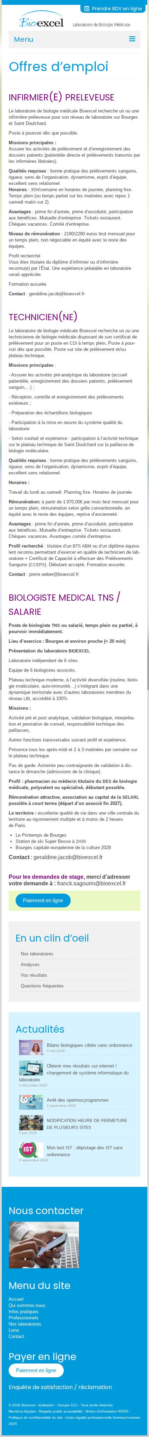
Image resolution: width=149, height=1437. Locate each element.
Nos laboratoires (37, 953)
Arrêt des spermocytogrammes (78, 1100)
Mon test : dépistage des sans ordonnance (85, 1151)
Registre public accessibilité (60, 1411)
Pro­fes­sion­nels (23, 1317)
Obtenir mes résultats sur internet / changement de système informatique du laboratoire (74, 1072)
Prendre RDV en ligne (116, 8)
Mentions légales (22, 1411)
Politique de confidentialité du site (36, 1417)
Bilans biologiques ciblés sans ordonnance (89, 1045)
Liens (14, 1330)
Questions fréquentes (42, 985)
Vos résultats (34, 975)
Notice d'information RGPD (107, 1411)
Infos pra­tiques (23, 1311)
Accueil (16, 1299)
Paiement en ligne (43, 900)
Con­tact (16, 1336)
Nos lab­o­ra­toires (25, 1324)
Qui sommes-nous (27, 1305)
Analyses (30, 964)
